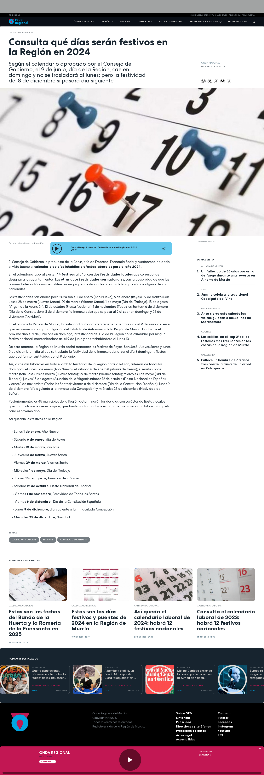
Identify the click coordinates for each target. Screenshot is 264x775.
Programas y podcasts (204, 21)
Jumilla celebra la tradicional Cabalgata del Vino (224, 296)
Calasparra (208, 354)
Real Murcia (234, 15)
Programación (237, 21)
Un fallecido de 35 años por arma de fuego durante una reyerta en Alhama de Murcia (228, 275)
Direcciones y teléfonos (193, 726)
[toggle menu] (112, 21)
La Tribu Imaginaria (170, 21)
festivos (48, 539)
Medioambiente (210, 308)
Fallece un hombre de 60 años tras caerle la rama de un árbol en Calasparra (226, 364)
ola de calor (221, 15)
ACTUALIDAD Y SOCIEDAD (46, 685)
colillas (206, 331)
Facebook (225, 722)
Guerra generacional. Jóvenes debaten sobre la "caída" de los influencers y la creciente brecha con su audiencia (49, 674)
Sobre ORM (184, 713)
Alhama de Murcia (212, 266)
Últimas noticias (84, 21)
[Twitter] (210, 81)
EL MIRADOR (38, 667)
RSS (220, 735)
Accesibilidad (186, 739)
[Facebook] (216, 81)
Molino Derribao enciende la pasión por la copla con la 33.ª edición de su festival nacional (194, 674)
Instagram (225, 726)
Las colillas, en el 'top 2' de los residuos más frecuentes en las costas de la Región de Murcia (226, 341)
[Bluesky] (222, 81)
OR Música (204, 755)
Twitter (223, 718)
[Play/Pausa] (130, 760)
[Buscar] (252, 22)
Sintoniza (183, 718)
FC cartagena (248, 15)
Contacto (225, 713)
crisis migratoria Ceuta (202, 15)
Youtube (224, 731)
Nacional (125, 21)
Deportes (144, 21)
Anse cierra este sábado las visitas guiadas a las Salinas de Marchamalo (226, 318)
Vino (204, 289)
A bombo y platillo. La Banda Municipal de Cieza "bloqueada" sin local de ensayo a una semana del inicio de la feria (120, 674)
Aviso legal (184, 735)
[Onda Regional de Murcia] (18, 22)
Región (105, 21)
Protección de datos (191, 731)
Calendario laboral (21, 32)
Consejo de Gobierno (73, 539)
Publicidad (183, 722)
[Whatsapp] (203, 81)
